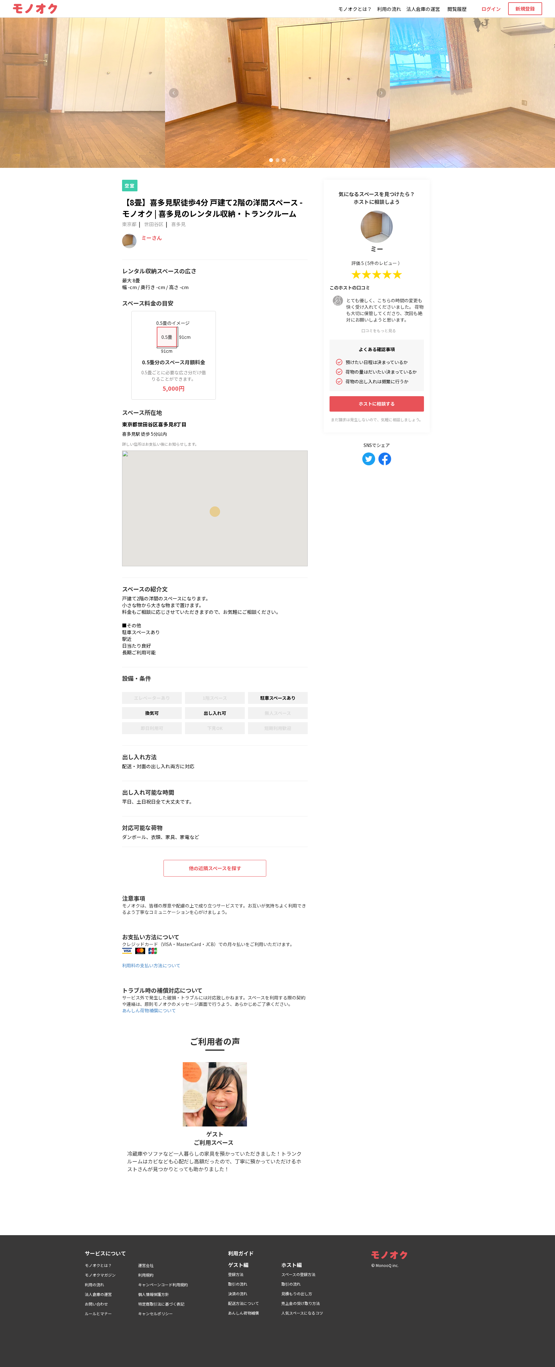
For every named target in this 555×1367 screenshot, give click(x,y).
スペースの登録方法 (298, 1274)
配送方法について (243, 1303)
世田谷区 (153, 224)
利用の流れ (389, 8)
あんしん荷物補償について (149, 1010)
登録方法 (235, 1274)
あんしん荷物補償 (243, 1313)
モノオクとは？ (355, 8)
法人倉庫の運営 (423, 8)
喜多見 (178, 224)
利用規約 (146, 1275)
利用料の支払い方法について (151, 965)
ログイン (491, 8)
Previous (174, 93)
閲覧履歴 (457, 8)
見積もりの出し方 (296, 1293)
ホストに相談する (377, 403)
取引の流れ (237, 1284)
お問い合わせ (96, 1304)
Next (381, 93)
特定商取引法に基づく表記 (161, 1304)
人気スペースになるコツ (302, 1313)
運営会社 (146, 1265)
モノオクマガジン (100, 1275)
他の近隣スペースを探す (215, 868)
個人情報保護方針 (153, 1294)
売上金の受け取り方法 (300, 1303)
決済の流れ (237, 1293)
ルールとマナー (98, 1313)
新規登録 (525, 8)
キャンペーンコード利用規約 (163, 1284)
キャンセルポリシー (155, 1313)
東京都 (129, 224)
